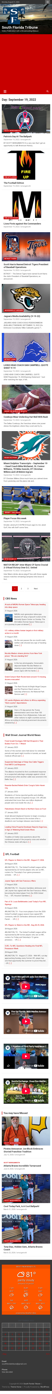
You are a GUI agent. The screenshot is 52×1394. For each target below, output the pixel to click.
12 (12, 1339)
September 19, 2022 (11, 140)
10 (47, 1334)
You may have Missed (16, 1113)
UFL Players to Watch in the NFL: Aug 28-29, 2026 (24, 922)
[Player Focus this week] (26, 500)
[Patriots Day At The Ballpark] (26, 118)
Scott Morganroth (12, 131)
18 (5, 1343)
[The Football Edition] (26, 165)
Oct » (48, 1354)
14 (26, 1339)
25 (5, 1348)
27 (19, 1348)
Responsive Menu (47, 2)
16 (40, 1339)
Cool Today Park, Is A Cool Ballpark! (21, 1206)
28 (26, 1348)
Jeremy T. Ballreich (12, 512)
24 (47, 1343)
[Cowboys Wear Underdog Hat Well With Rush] (26, 399)
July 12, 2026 (9, 1155)
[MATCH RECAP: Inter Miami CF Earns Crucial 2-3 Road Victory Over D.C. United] (26, 547)
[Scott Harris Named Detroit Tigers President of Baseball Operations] (26, 246)
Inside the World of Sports (15, 411)
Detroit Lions (9, 359)
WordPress (44, 1387)
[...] (30, 621)
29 (33, 1348)
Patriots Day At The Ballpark (18, 136)
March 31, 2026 (9, 1209)
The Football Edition (14, 183)
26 (12, 1348)
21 (26, 1343)
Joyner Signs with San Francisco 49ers (20, 878)
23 (40, 1343)
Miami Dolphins (10, 458)
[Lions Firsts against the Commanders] (26, 205)
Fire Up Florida (10, 177)
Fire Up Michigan (11, 218)
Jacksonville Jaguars (13, 310)
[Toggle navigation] (5, 91)
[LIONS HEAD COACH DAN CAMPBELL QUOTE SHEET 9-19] (26, 347)
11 (5, 1339)
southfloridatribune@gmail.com (14, 1364)
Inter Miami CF (10, 559)
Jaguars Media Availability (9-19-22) (22, 316)
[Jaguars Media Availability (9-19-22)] (26, 298)
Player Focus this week (15, 518)
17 (47, 1339)
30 (40, 1348)
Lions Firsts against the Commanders (22, 223)
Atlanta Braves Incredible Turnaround (22, 1165)
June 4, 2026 (8, 1169)
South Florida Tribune (20, 27)
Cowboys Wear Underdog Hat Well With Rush (26, 417)
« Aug (4, 1354)
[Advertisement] (26, 61)
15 (33, 1339)
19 (12, 1343)
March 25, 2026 (9, 1253)
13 (19, 1339)
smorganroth (26, 140)
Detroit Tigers (10, 259)
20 (19, 1343)
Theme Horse (16, 1387)
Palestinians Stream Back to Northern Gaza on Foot (25, 806)
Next (36, 589)
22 (33, 1343)
